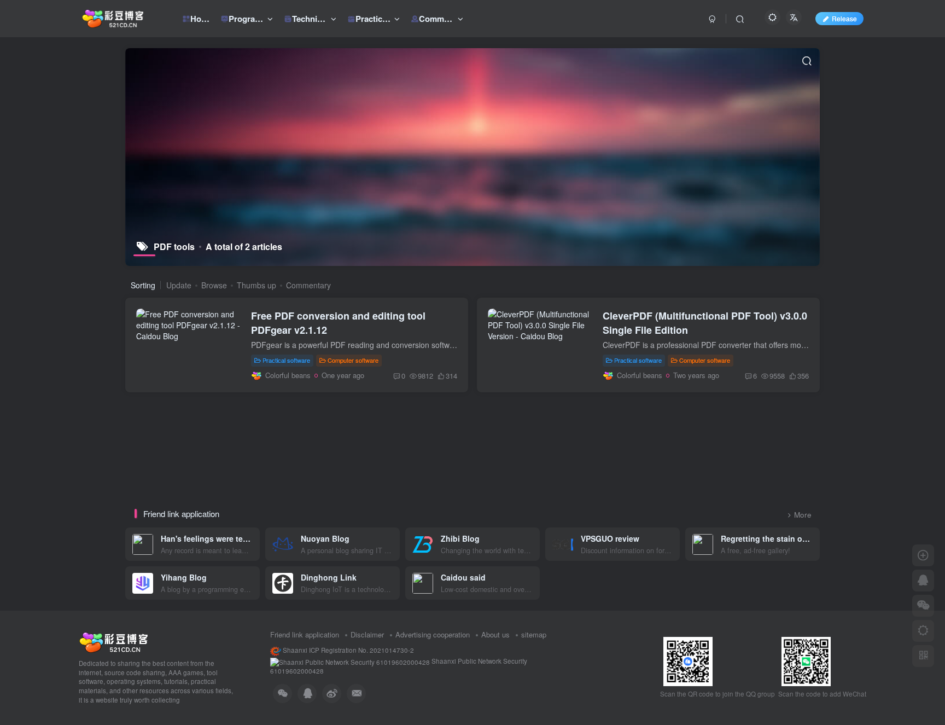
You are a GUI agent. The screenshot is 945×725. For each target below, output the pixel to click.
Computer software (353, 360)
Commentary (308, 285)
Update (178, 285)
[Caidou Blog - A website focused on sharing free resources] (113, 641)
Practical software (286, 360)
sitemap (533, 634)
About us (495, 634)
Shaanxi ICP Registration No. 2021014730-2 (347, 650)
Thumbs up (256, 285)
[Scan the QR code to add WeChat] (923, 606)
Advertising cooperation (432, 634)
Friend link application (304, 634)
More (803, 514)
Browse (214, 285)
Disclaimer (367, 634)
